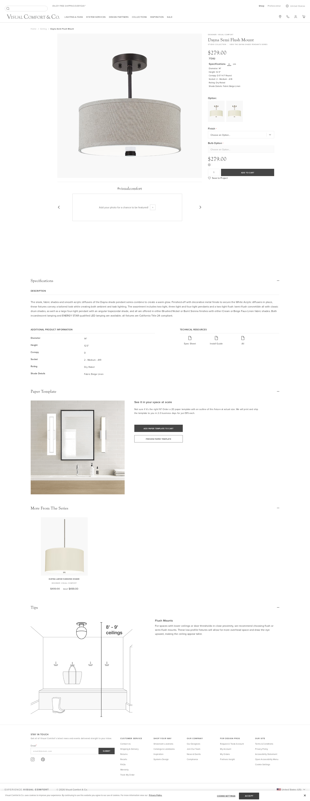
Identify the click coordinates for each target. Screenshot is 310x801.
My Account (225, 748)
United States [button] (297, 6)
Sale (169, 16)
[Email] (73, 751)
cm (234, 64)
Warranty (124, 769)
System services (96, 16)
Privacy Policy (261, 748)
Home (34, 28)
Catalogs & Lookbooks (164, 748)
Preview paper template (158, 439)
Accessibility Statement (266, 754)
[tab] (155, 280)
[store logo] (33, 17)
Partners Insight (227, 759)
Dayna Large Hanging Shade (64, 579)
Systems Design (161, 759)
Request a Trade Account (232, 743)
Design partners (119, 16)
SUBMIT (106, 751)
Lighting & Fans (74, 16)
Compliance (192, 759)
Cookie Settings (262, 764)
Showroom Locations (163, 743)
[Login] (295, 16)
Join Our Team (193, 748)
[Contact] (287, 16)
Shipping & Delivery (129, 748)
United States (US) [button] (291, 789)
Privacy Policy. (155, 795)
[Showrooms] (280, 16)
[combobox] (26, 8)
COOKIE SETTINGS (226, 795)
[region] (155, 796)
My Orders (225, 754)
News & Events (194, 754)
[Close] (304, 795)
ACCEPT (249, 795)
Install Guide (216, 343)
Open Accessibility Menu (266, 759)
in (229, 64)
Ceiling (43, 28)
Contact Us (125, 743)
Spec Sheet (190, 343)
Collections (139, 16)
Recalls (123, 759)
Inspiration (157, 16)
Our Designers (193, 743)
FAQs (123, 764)
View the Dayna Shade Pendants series (249, 44)
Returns (124, 754)
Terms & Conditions (264, 743)
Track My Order (127, 774)
